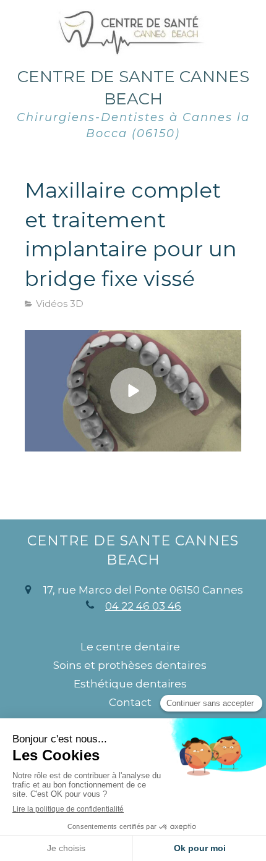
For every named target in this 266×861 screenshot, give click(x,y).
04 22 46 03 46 (143, 606)
